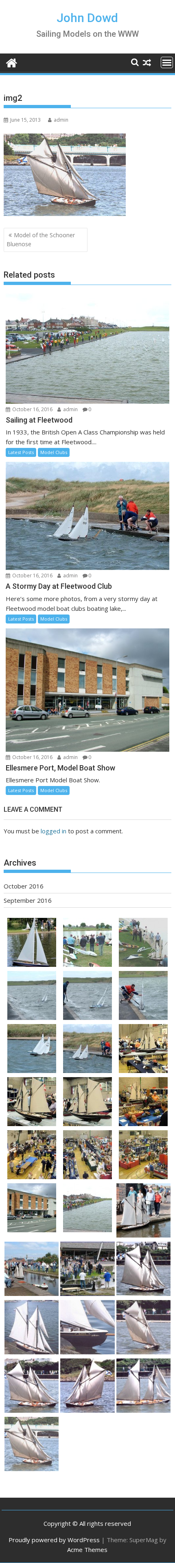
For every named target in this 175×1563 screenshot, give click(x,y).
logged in (53, 831)
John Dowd (87, 18)
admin (61, 119)
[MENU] (167, 62)
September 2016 (28, 900)
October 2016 (24, 886)
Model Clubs (53, 452)
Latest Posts (21, 452)
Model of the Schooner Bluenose (41, 239)
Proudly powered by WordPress (54, 1540)
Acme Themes (87, 1549)
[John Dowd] (11, 61)
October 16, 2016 (31, 409)
